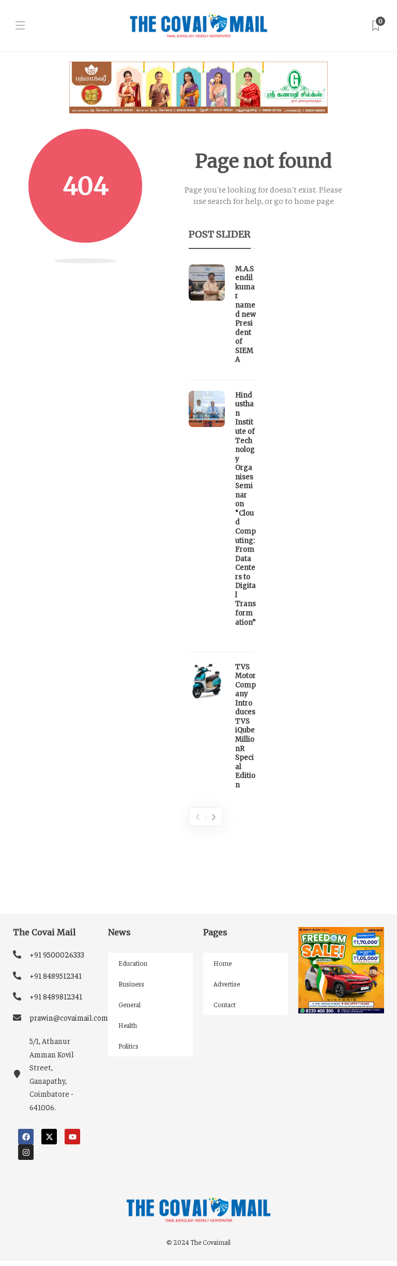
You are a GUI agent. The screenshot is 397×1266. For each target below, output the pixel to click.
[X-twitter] (49, 1136)
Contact (224, 1004)
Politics (128, 1045)
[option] (222, 529)
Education (132, 963)
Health (127, 1025)
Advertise (226, 983)
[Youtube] (72, 1136)
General (129, 1004)
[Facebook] (26, 1136)
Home (222, 963)
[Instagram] (26, 1152)
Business (131, 983)
